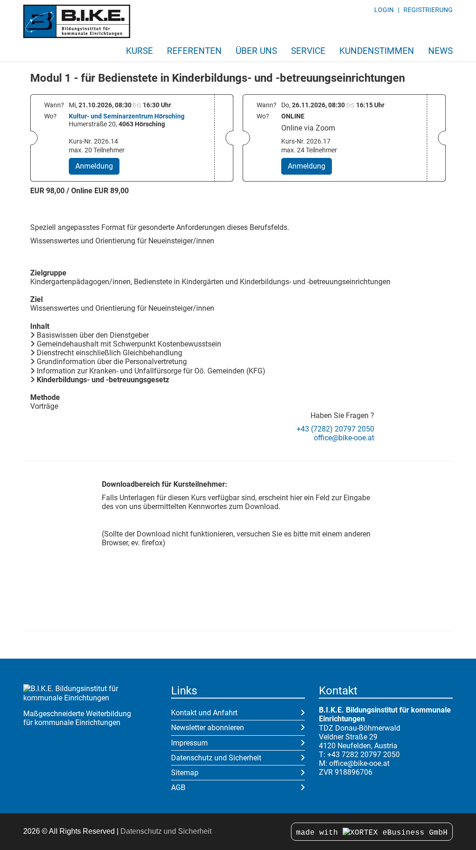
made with (319, 833)
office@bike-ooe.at (344, 437)
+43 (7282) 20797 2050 (335, 429)
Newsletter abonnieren (207, 727)
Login (384, 9)
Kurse (139, 51)
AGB (178, 787)
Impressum (189, 743)
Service (308, 51)
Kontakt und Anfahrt (204, 712)
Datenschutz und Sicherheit (216, 757)
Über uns (256, 51)
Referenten (194, 51)
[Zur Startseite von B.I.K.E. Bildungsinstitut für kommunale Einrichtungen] (76, 21)
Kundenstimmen (376, 51)
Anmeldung (94, 166)
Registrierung (428, 9)
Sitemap (184, 772)
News (440, 51)
